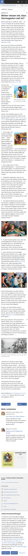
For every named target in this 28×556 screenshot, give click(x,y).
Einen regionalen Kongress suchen (10, 495)
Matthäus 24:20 (10, 315)
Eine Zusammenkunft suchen (9, 492)
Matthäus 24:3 (6, 42)
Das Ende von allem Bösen (15, 416)
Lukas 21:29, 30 (16, 82)
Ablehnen (14, 553)
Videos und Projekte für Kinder (14, 432)
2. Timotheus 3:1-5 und (18, 393)
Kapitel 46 (4, 23)
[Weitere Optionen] (25, 5)
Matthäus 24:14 (19, 261)
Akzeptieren (5, 553)
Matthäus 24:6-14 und (16, 118)
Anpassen (22, 553)
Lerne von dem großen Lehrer (9, 5)
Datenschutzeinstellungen (18, 546)
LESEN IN (4, 9)
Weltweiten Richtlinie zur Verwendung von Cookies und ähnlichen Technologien (13, 541)
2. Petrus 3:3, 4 (5, 395)
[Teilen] (22, 5)
